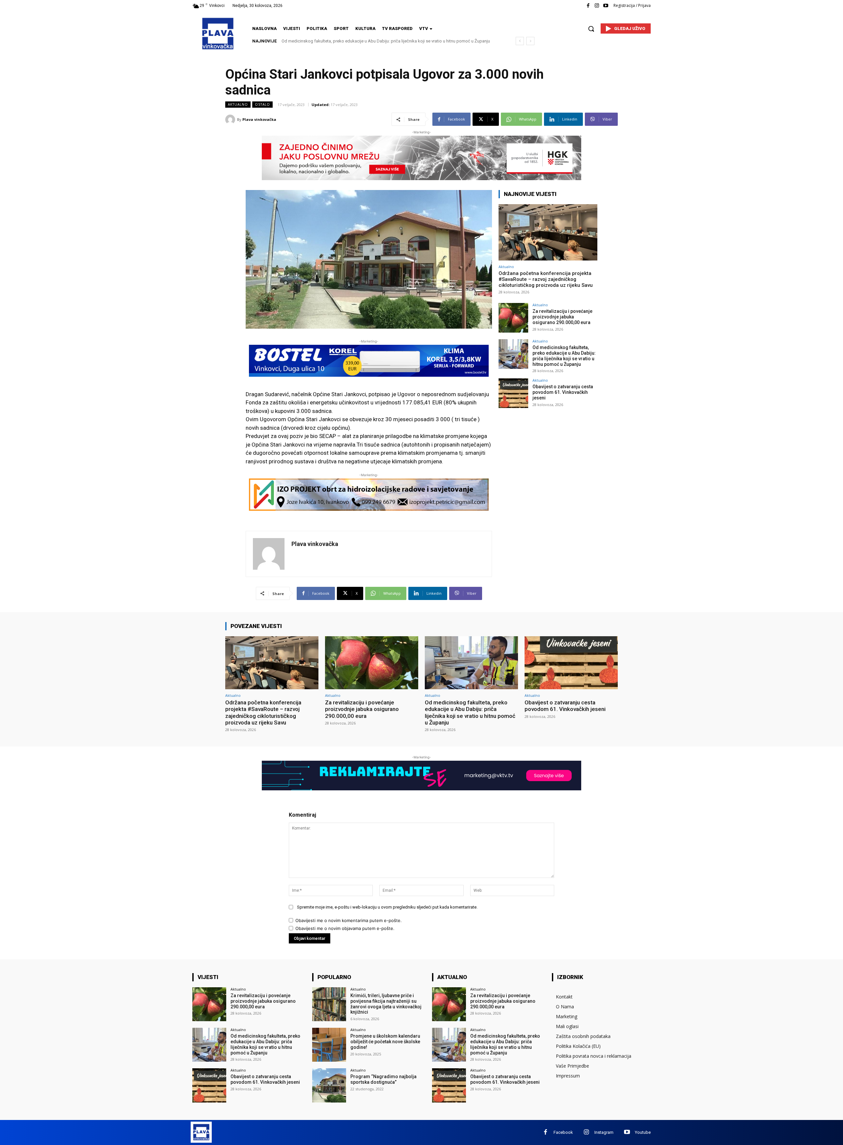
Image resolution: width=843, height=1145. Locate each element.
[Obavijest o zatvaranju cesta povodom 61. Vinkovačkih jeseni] (513, 393)
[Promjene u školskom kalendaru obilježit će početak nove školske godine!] (329, 1045)
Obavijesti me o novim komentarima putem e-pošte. (348, 920)
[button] (591, 28)
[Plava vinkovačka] (231, 119)
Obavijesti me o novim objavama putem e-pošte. (344, 928)
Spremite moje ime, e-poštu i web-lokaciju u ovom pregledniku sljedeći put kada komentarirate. (387, 907)
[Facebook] (588, 5)
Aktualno (238, 104)
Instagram (603, 1132)
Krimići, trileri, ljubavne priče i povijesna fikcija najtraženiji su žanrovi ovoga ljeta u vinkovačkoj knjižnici (386, 1004)
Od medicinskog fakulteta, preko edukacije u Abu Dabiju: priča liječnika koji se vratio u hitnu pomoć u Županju (564, 356)
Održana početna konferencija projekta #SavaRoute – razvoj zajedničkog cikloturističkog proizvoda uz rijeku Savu (546, 279)
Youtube (643, 1132)
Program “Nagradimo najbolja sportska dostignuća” (383, 1079)
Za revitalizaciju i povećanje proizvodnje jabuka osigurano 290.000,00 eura (562, 317)
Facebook (563, 1132)
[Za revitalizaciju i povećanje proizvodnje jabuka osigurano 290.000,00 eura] (513, 318)
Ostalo (262, 104)
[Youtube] (605, 5)
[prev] (520, 41)
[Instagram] (596, 5)
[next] (530, 41)
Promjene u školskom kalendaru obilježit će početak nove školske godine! (385, 1041)
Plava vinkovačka (259, 119)
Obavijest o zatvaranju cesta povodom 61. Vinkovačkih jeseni (341, 41)
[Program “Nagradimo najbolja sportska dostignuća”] (329, 1085)
